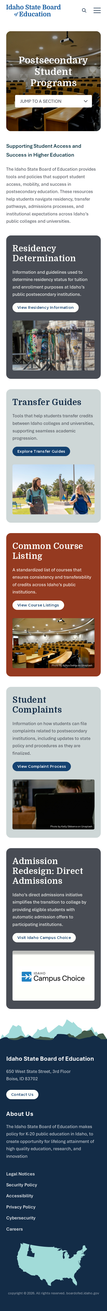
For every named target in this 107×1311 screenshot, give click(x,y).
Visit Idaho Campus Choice (44, 937)
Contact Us (22, 1094)
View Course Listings (38, 605)
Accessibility (19, 1196)
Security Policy (21, 1185)
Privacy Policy (21, 1207)
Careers (14, 1229)
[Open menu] (97, 10)
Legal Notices (20, 1174)
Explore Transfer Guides (41, 451)
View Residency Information (45, 307)
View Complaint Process (41, 766)
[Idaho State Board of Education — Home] (33, 10)
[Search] (84, 10)
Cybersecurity (21, 1218)
